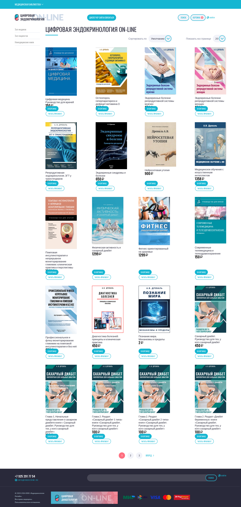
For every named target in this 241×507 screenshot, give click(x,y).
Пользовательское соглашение (27, 502)
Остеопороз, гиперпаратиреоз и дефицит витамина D (108, 100)
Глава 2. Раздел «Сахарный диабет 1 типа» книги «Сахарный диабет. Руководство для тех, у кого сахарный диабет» (107, 422)
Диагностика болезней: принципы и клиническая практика (106, 339)
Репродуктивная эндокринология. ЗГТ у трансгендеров (58, 175)
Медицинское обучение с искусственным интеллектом (209, 172)
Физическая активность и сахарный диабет (106, 249)
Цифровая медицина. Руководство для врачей (59, 101)
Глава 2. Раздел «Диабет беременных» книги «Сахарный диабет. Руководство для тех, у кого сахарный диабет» (209, 422)
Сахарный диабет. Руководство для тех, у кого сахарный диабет (208, 339)
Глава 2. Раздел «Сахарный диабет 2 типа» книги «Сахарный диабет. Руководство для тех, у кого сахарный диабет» (154, 422)
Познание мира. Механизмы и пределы (152, 338)
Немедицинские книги (24, 42)
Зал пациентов (21, 35)
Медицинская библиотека (28, 4)
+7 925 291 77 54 (25, 476)
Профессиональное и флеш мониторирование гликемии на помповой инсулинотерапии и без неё (61, 342)
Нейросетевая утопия (157, 170)
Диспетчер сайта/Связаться (101, 17)
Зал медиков (20, 29)
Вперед (149, 455)
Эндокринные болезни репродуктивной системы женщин (209, 100)
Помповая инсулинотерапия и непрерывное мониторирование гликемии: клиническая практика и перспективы (59, 260)
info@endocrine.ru (28, 480)
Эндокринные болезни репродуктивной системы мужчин (159, 100)
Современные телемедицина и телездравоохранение (208, 250)
